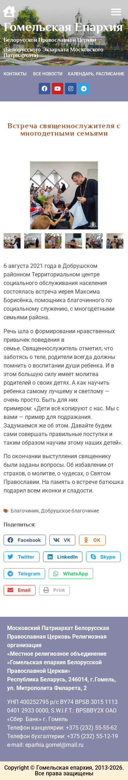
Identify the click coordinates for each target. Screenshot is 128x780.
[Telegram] (84, 88)
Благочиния (25, 511)
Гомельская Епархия (63, 27)
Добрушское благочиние (70, 511)
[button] (116, 12)
